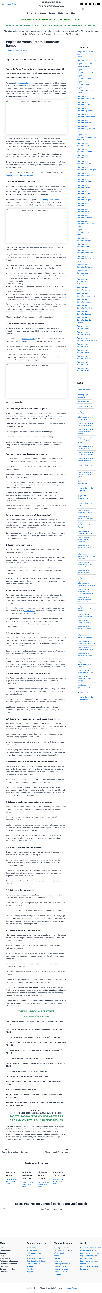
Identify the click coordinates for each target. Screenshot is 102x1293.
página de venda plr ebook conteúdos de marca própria (85, 564)
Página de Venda (11, 1179)
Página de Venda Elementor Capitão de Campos (85, 320)
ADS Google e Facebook (36, 1253)
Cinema (56, 1256)
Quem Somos (5, 1250)
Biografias (30, 1272)
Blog (2, 1256)
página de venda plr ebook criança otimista (85, 578)
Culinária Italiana (59, 1266)
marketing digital (84, 401)
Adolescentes (32, 1250)
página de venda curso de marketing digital (85, 424)
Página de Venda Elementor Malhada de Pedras (85, 223)
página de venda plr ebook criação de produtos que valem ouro (86, 591)
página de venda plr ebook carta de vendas (85, 532)
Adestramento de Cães (35, 1258)
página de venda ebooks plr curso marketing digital (86, 474)
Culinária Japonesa (60, 1269)
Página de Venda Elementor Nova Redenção (83, 281)
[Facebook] (81, 4)
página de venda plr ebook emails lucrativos (85, 648)
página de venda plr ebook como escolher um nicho (86, 548)
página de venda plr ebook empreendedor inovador (85, 656)
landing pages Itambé (23, 83)
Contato (3, 1253)
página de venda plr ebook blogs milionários (85, 518)
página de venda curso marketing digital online (85, 453)
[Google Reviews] (94, 4)
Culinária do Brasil (60, 1272)
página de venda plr (85, 504)
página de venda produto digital (84, 686)
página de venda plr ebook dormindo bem (85, 636)
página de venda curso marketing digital (85, 447)
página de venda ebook (85, 466)
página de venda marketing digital (84, 497)
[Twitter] (85, 4)
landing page (84, 390)
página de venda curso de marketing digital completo (85, 432)
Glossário (4, 1272)
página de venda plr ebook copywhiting (84, 572)
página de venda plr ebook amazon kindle (85, 511)
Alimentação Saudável (61, 1264)
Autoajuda (30, 1269)
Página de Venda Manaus (42, 1175)
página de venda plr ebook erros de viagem (85, 671)
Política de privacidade (9, 1261)
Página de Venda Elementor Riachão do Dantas (85, 90)
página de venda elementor (85, 489)
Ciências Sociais (59, 1253)
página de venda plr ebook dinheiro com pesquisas (84, 629)
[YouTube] (98, 4)
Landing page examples (83, 396)
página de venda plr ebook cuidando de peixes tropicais (84, 600)
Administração (32, 1248)
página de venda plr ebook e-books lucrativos (86, 642)
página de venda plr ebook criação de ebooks (86, 584)
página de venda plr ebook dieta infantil (84, 621)
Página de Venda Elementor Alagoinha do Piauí (86, 128)
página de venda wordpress (85, 698)
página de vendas (84, 692)
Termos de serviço (7, 1269)
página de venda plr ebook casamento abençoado (84, 539)
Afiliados (30, 1256)
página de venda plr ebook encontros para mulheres (85, 664)
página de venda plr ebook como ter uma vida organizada (86, 556)
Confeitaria (57, 1261)
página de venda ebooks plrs (84, 482)
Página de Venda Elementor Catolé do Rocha (84, 232)
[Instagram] (90, 4)
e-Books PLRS (29, 611)
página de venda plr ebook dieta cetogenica (86, 615)
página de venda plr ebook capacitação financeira (84, 525)
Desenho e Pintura (34, 1264)
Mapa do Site (5, 1258)
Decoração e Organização (63, 1248)
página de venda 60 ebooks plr (84, 412)
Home (2, 1248)
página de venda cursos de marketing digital (86, 459)
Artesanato (31, 1266)
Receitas (56, 1258)
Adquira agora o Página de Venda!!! (19, 175)
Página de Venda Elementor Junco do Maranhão (84, 273)
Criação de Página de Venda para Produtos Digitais (85, 54)
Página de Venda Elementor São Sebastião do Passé (86, 137)
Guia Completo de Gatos (36, 1261)
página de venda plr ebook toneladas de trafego (84, 678)
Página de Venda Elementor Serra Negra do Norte (87, 258)
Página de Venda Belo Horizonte (27, 1175)
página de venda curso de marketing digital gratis (85, 440)
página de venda (28, 339)
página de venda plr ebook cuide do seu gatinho (84, 608)
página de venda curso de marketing (85, 418)
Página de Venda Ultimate (86, 60)
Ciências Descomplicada (62, 1250)
